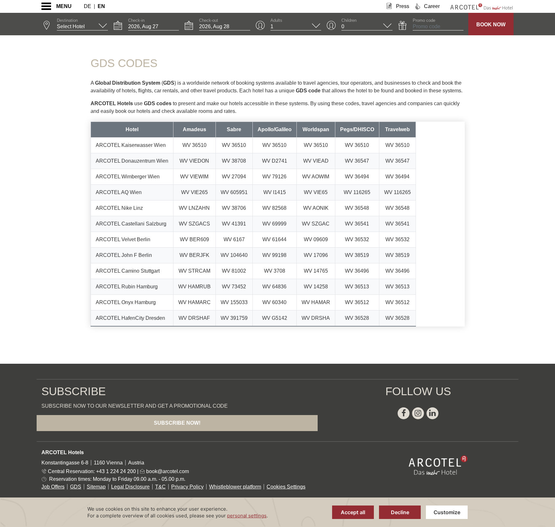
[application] (277, 512)
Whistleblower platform (235, 486)
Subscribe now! (177, 423)
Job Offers (53, 486)
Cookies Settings (286, 486)
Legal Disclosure (130, 486)
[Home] (477, 6)
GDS (75, 486)
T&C (160, 486)
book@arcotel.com (167, 471)
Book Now (491, 24)
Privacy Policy (187, 486)
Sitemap (96, 486)
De (87, 6)
